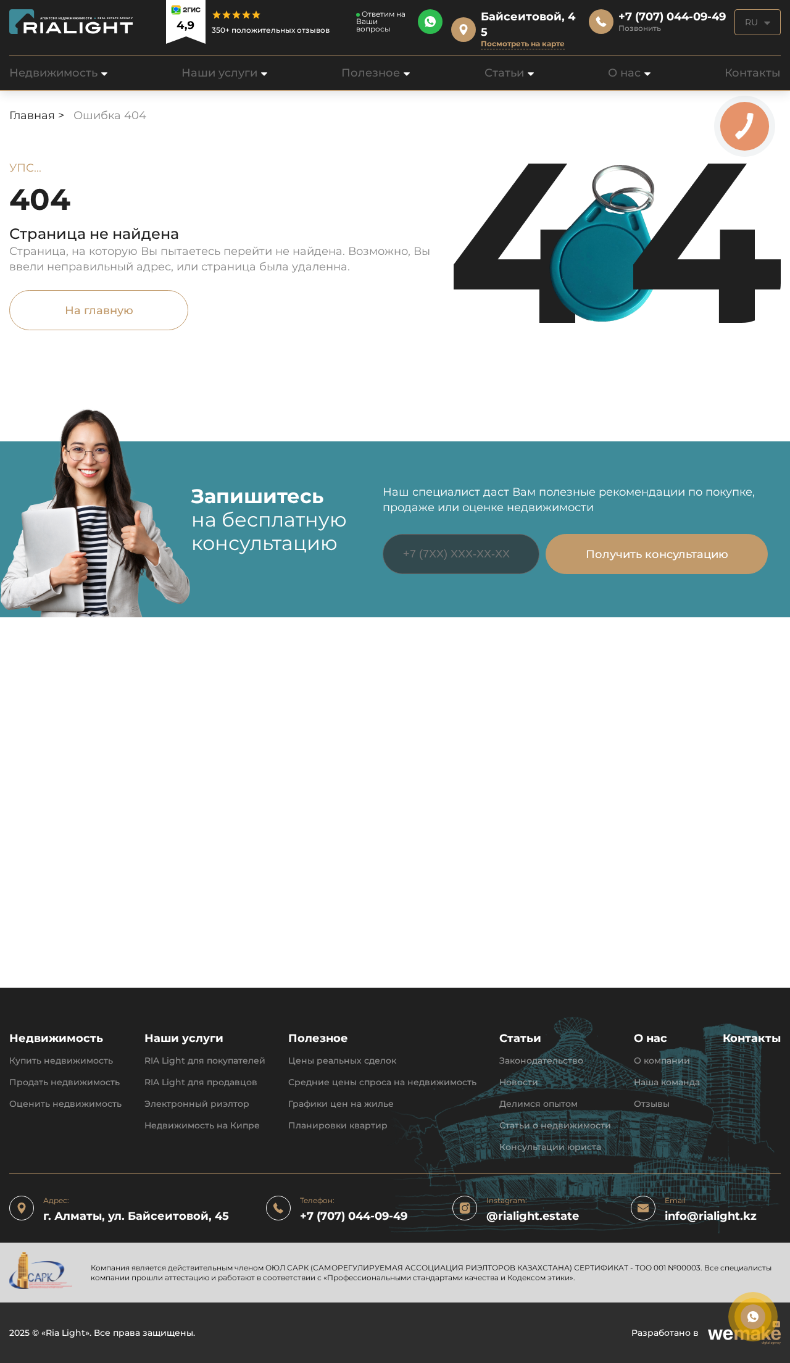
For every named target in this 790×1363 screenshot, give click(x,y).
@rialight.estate (532, 1216)
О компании (662, 1061)
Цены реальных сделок (342, 1061)
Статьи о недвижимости (555, 1125)
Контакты (753, 73)
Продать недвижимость (64, 1082)
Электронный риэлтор (196, 1104)
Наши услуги (219, 73)
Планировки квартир (338, 1125)
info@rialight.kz (711, 1216)
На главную (99, 310)
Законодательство (541, 1061)
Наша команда (667, 1082)
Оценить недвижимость (65, 1104)
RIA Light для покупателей (204, 1061)
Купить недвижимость (61, 1061)
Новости (518, 1082)
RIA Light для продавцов (200, 1082)
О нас (624, 73)
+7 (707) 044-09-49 (353, 1216)
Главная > (38, 115)
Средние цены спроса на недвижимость (382, 1082)
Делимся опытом (538, 1104)
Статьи (504, 73)
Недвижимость (53, 73)
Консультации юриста (550, 1147)
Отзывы (652, 1104)
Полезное (370, 73)
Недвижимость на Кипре (202, 1125)
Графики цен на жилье (341, 1104)
